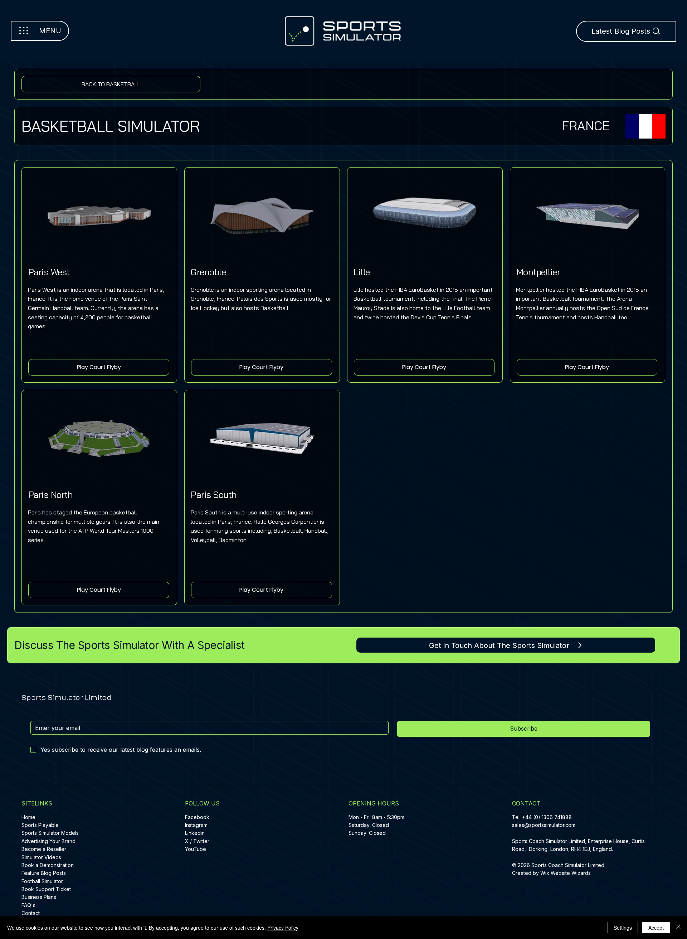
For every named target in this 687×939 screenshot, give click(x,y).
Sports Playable (40, 825)
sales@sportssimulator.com (543, 825)
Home (28, 817)
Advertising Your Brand (48, 841)
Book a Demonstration (47, 865)
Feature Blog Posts (43, 873)
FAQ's (28, 905)
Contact (30, 913)
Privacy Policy (282, 927)
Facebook (197, 817)
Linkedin (195, 833)
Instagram (196, 825)
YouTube (195, 849)
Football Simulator (42, 881)
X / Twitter (197, 841)
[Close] (678, 927)
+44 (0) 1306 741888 (547, 817)
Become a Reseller (43, 849)
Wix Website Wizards (565, 873)
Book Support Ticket (46, 889)
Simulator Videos (41, 857)
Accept (656, 927)
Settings (623, 927)
